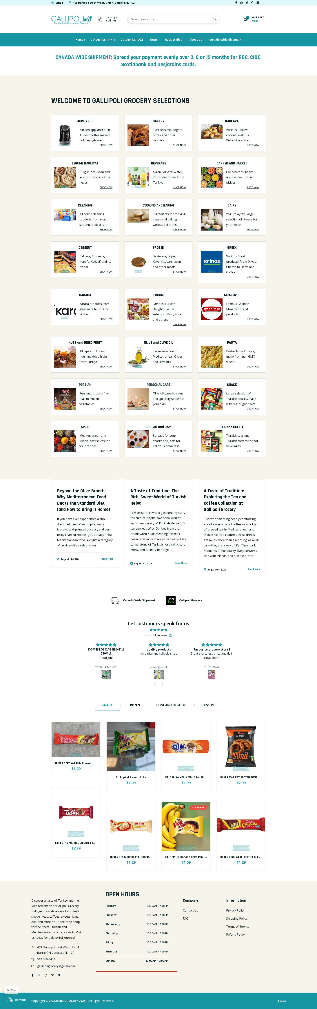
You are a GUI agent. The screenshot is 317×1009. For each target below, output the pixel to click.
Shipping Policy (236, 918)
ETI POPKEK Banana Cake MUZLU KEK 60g (136, 857)
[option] (85, 526)
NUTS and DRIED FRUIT (85, 342)
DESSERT (85, 247)
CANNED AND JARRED (231, 163)
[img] (158, 630)
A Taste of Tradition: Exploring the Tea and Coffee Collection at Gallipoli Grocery (225, 500)
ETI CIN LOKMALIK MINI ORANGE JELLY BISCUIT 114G (142, 777)
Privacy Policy (235, 910)
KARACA (85, 295)
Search (282, 1001)
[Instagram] (241, 2)
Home (79, 39)
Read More (107, 559)
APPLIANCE (85, 121)
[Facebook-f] (236, 2)
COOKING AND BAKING (158, 205)
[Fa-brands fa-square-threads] (262, 2)
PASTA (232, 342)
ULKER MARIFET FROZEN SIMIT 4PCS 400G (191, 777)
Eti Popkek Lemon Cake (76, 777)
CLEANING (85, 205)
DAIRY (231, 205)
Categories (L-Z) (132, 39)
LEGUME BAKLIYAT (85, 163)
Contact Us (190, 910)
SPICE (85, 427)
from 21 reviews (156, 635)
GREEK (232, 247)
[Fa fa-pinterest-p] (252, 2)
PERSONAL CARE (158, 384)
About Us (196, 39)
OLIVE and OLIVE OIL (158, 342)
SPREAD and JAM (158, 427)
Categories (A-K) (102, 39)
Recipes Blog (173, 39)
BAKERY (158, 121)
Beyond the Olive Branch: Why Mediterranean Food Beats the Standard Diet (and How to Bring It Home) (83, 500)
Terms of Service (237, 927)
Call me (111, 21)
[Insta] (265, 2)
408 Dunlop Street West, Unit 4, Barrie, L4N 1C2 (103, 2)
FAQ (185, 918)
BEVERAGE (158, 163)
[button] (155, 684)
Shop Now (106, 145)
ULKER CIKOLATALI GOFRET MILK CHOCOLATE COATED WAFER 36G (205, 857)
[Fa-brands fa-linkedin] (257, 2)
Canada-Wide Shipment (225, 39)
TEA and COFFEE (232, 427)
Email (59, 2)
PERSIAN (85, 384)
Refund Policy (235, 934)
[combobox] (173, 19)
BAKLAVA (232, 121)
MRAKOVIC (232, 295)
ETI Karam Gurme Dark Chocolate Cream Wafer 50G (253, 857)
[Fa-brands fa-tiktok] (246, 2)
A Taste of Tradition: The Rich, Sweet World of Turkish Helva (158, 497)
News (154, 39)
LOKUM (158, 295)
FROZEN (158, 247)
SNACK (232, 384)
